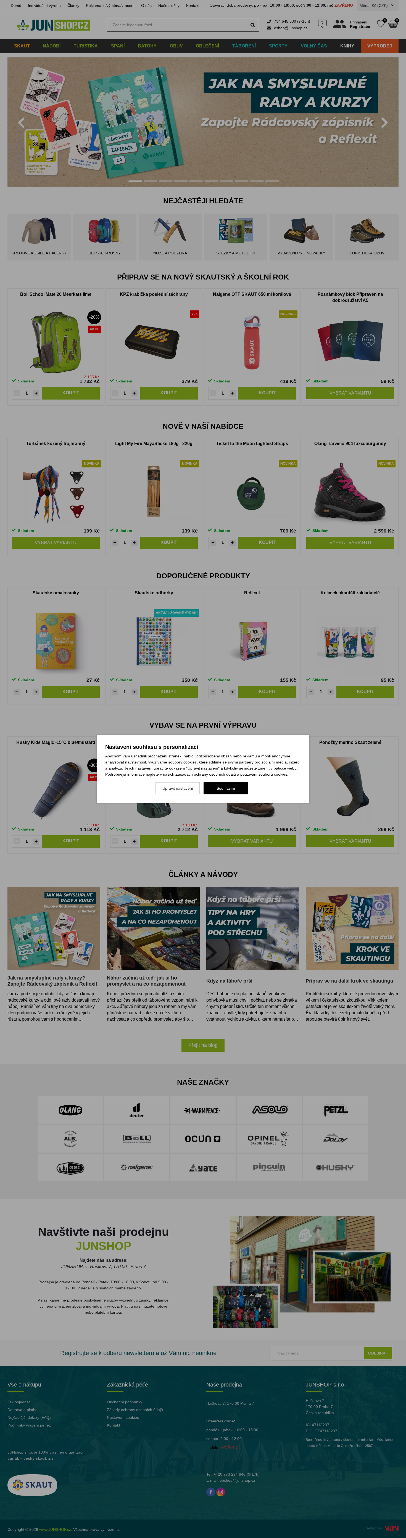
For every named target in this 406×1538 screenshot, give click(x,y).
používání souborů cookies (263, 774)
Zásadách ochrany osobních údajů (205, 774)
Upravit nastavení (177, 788)
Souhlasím (226, 788)
